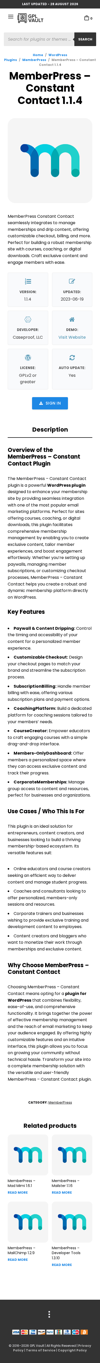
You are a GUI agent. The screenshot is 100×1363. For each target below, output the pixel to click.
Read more (18, 1192)
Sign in (53, 403)
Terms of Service (40, 1350)
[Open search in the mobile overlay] (50, 39)
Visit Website (72, 337)
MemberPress (34, 60)
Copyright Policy (72, 1350)
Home (38, 55)
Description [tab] (50, 429)
